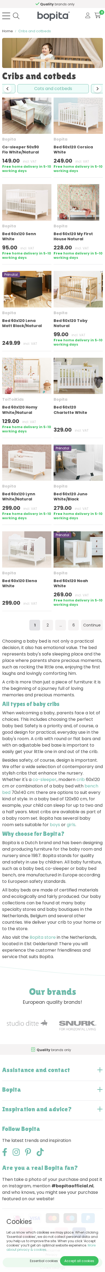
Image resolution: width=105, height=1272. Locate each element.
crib (80, 779)
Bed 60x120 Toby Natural (71, 323)
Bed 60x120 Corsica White (73, 149)
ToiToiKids (13, 399)
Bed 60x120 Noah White (71, 583)
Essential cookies (44, 1261)
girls (71, 825)
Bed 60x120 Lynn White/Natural (18, 496)
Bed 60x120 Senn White (19, 236)
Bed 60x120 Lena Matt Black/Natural (22, 323)
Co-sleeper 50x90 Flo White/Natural (20, 149)
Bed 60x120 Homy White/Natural (19, 409)
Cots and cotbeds (53, 88)
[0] (97, 16)
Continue (92, 625)
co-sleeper (45, 779)
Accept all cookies (79, 1261)
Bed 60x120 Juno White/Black (71, 496)
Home (7, 31)
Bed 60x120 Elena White (19, 583)
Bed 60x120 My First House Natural (73, 236)
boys (55, 825)
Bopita (9, 139)
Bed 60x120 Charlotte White (70, 409)
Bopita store (43, 937)
